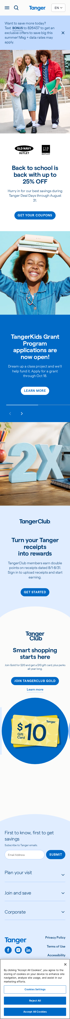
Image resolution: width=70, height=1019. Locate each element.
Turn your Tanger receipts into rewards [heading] (35, 547)
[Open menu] (7, 7)
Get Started (35, 592)
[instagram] (18, 950)
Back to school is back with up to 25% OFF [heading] (35, 175)
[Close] (65, 964)
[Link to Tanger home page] (35, 8)
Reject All (35, 1000)
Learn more (35, 689)
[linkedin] (28, 950)
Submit (55, 854)
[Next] (21, 413)
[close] (63, 32)
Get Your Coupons (35, 215)
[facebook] (8, 950)
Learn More (35, 390)
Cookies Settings (35, 989)
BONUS (17, 28)
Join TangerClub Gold (35, 681)
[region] (35, 989)
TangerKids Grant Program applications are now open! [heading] (35, 346)
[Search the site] (16, 7)
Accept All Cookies (35, 1011)
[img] (37, 8)
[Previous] (10, 413)
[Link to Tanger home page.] (18, 941)
